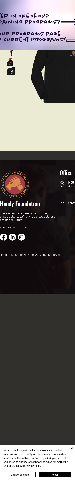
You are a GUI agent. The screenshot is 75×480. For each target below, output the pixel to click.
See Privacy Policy (30, 465)
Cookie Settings (20, 474)
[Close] (70, 450)
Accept (55, 474)
